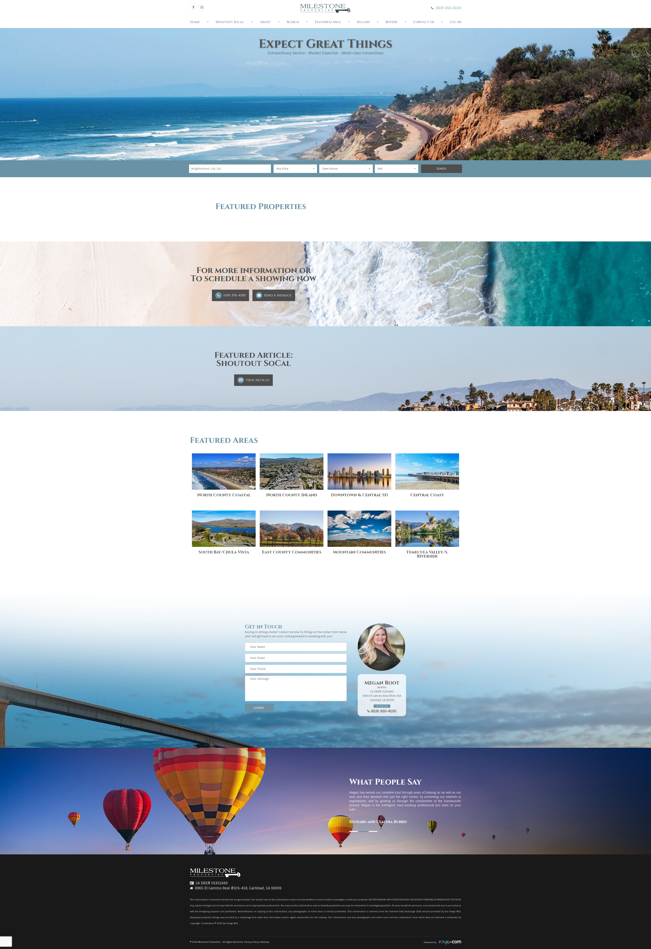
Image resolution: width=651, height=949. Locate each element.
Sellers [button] (363, 22)
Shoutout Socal (230, 22)
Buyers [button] (391, 22)
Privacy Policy (252, 942)
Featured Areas (224, 440)
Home (195, 22)
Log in (455, 22)
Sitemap (265, 942)
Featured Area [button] (328, 22)
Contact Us (423, 22)
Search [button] (293, 22)
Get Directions (382, 706)
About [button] (265, 22)
